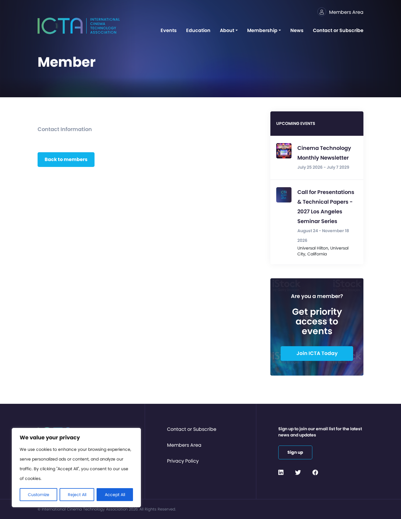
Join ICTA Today (317, 353)
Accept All (115, 495)
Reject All (77, 495)
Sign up (295, 452)
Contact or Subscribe (191, 429)
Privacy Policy (183, 461)
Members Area (184, 445)
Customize (38, 495)
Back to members (66, 159)
